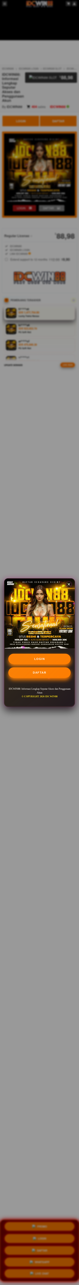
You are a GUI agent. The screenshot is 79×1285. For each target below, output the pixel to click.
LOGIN (39, 658)
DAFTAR (39, 672)
